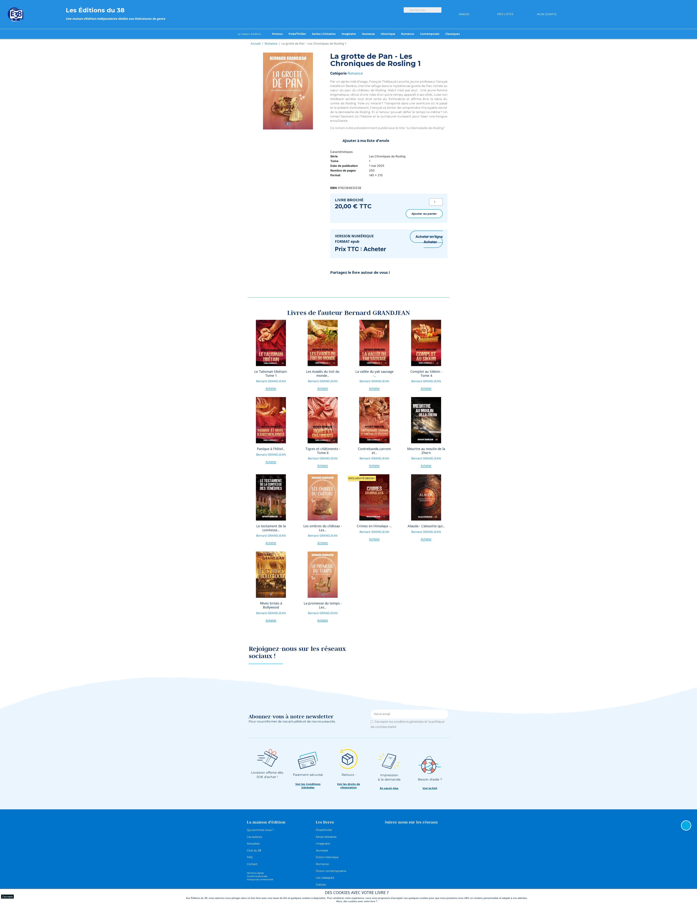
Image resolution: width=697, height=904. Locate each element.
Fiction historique (327, 857)
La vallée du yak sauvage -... (374, 373)
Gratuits (321, 884)
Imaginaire (323, 843)
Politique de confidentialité (260, 879)
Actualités (253, 843)
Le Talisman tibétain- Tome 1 (271, 373)
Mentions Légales (255, 873)
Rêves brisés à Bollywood (271, 605)
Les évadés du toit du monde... (322, 373)
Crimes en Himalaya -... (374, 526)
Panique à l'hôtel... (271, 449)
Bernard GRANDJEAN (271, 381)
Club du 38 (254, 850)
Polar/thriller (324, 830)
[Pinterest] (343, 282)
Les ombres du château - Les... (322, 528)
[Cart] (464, 8)
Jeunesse (322, 850)
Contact (252, 864)
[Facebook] (334, 282)
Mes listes (505, 14)
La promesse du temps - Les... (323, 605)
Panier (464, 14)
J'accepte (7, 896)
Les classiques (325, 877)
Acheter (430, 242)
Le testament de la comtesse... (271, 528)
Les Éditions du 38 (95, 10)
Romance (355, 73)
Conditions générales (257, 876)
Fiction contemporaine (331, 871)
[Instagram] (442, 651)
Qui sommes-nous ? (260, 830)
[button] (424, 213)
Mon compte (547, 14)
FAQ (250, 857)
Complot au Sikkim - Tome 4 (426, 373)
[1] (444, 714)
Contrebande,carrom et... (374, 451)
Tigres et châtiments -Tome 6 (322, 451)
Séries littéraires (326, 837)
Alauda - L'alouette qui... (426, 526)
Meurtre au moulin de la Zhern (426, 451)
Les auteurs (254, 837)
